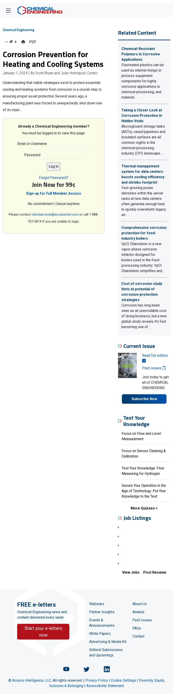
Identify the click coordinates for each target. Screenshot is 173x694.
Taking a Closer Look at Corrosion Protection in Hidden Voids (141, 115)
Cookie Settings (123, 680)
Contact (138, 636)
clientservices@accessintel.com (55, 214)
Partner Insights (101, 612)
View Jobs (130, 572)
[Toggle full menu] (8, 10)
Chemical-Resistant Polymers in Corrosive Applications (140, 54)
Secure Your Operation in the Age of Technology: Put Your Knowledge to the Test (144, 490)
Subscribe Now (144, 399)
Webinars (96, 604)
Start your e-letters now (43, 632)
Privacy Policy (96, 680)
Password (32, 155)
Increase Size (16, 42)
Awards (138, 612)
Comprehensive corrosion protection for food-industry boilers (143, 233)
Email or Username (32, 144)
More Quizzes (143, 508)
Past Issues (142, 620)
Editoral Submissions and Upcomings (106, 652)
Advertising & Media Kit (107, 642)
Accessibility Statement (105, 686)
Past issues (152, 368)
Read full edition (155, 355)
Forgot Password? (53, 178)
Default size (11, 42)
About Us (139, 604)
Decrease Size (7, 42)
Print (23, 42)
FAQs (136, 628)
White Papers (100, 633)
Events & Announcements (101, 623)
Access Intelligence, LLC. (32, 680)
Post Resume (154, 572)
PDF (32, 42)
